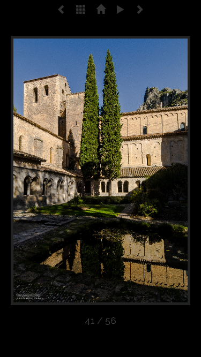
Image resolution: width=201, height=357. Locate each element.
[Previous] (47, 170)
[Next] (154, 170)
